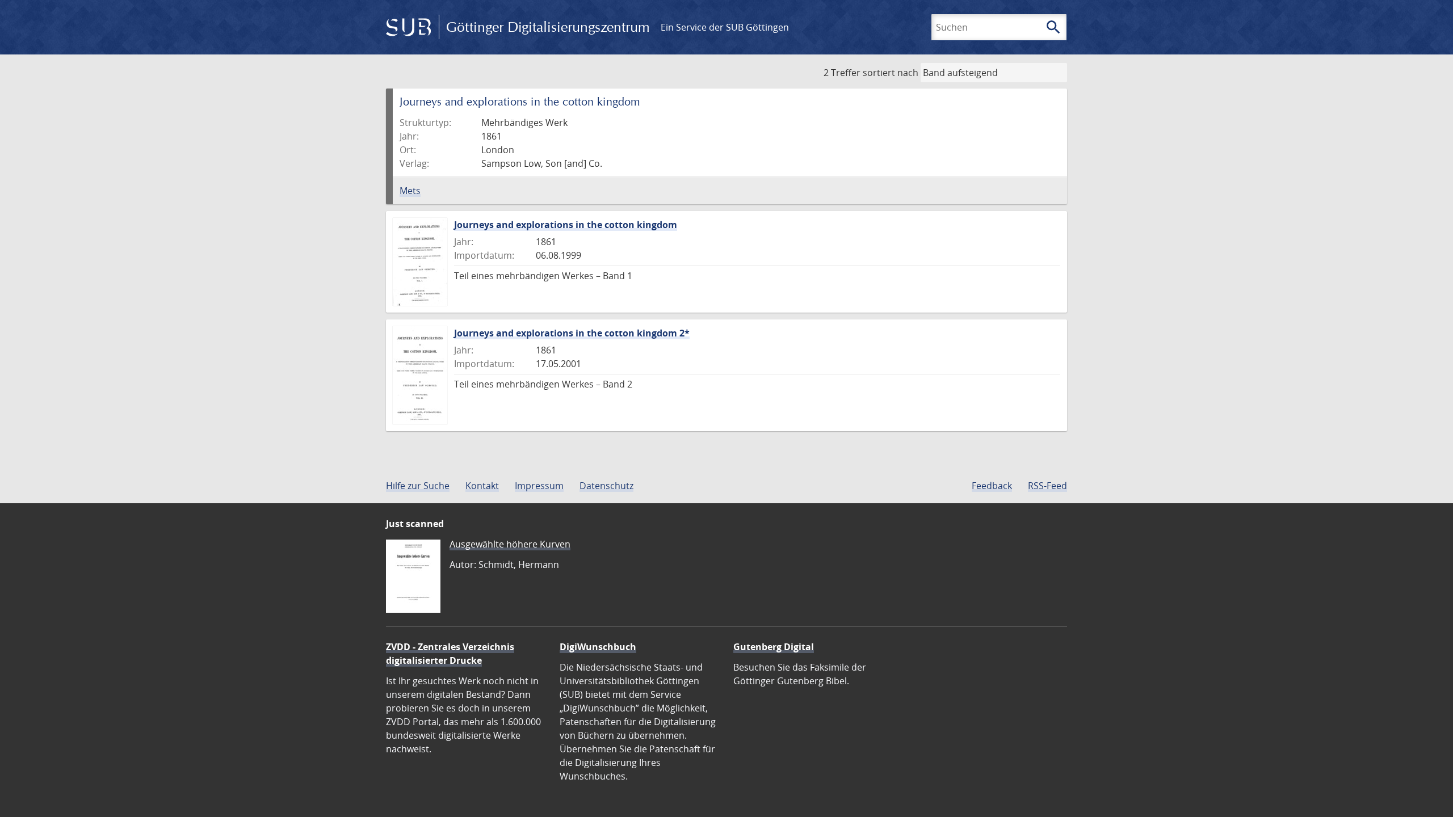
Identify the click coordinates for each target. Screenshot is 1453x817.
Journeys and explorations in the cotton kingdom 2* (572, 333)
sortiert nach (890, 72)
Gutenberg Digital (773, 647)
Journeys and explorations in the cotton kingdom (565, 224)
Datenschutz (606, 485)
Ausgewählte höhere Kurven (510, 544)
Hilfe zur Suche (418, 485)
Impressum (539, 485)
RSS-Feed (1047, 485)
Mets (410, 190)
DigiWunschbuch (598, 647)
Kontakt (482, 485)
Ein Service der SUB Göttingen (725, 27)
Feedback (992, 485)
